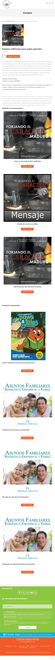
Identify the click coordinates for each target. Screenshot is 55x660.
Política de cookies (23, 647)
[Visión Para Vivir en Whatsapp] (36, 593)
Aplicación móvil (34, 646)
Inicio (3, 21)
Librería (27, 646)
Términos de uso (32, 647)
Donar (15, 646)
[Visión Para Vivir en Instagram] (27, 593)
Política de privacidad (44, 646)
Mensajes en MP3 (10, 21)
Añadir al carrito (13, 56)
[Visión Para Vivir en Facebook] (19, 593)
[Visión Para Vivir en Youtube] (31, 593)
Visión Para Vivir (21, 652)
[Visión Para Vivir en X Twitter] (23, 593)
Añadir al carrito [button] (27, 166)
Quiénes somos (9, 646)
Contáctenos (21, 646)
